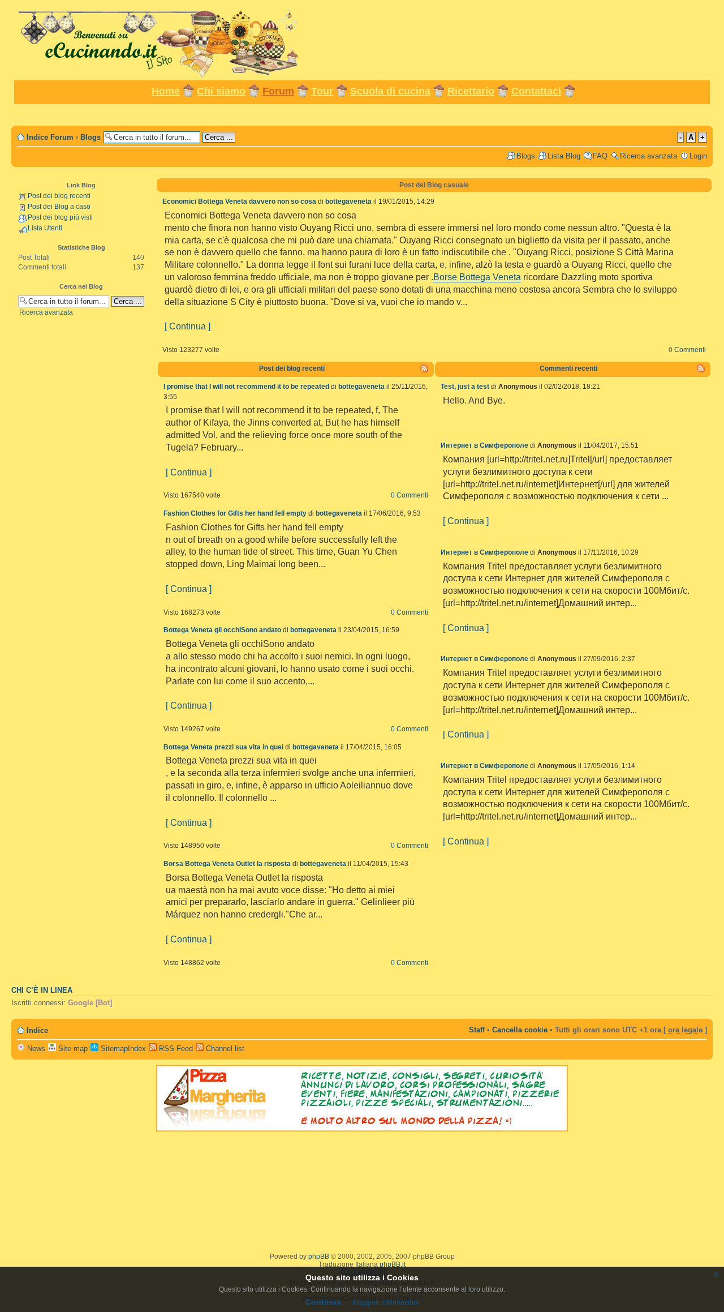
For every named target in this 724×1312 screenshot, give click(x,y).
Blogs (90, 137)
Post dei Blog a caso (59, 207)
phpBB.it (393, 1264)
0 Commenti (687, 350)
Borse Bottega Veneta (477, 277)
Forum (278, 91)
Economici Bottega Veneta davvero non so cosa (239, 201)
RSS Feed (175, 1048)
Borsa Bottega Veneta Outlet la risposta (227, 864)
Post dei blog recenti (59, 196)
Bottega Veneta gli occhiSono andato (222, 630)
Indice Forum (50, 137)
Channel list (224, 1048)
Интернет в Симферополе (484, 445)
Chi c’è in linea (41, 990)
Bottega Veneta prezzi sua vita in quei (223, 747)
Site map (72, 1048)
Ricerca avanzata (648, 156)
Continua (323, 1301)
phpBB (318, 1256)
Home (166, 91)
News (35, 1048)
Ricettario (470, 91)
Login (698, 156)
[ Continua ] (187, 326)
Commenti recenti (568, 368)
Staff (477, 1030)
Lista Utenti (45, 228)
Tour (322, 91)
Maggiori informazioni (385, 1302)
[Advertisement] (362, 114)
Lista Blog (564, 156)
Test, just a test (465, 387)
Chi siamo (221, 91)
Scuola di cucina (390, 91)
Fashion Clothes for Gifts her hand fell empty (235, 513)
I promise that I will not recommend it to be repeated (246, 387)
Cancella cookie (520, 1030)
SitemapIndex (122, 1048)
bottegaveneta (348, 201)
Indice (37, 1030)
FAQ (600, 156)
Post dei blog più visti (60, 217)
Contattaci (536, 91)
